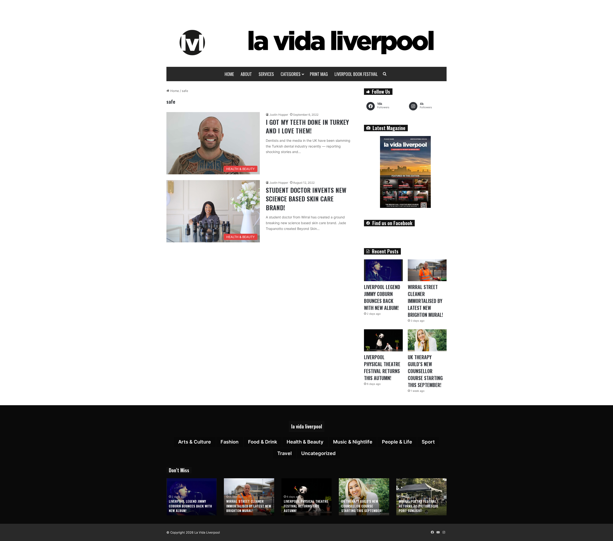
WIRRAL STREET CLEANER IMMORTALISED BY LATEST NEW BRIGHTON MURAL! (425, 300)
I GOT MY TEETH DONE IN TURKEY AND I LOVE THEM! (307, 126)
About (246, 74)
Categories (291, 74)
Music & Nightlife (352, 442)
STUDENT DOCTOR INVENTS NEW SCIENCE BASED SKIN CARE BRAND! (306, 198)
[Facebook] (432, 532)
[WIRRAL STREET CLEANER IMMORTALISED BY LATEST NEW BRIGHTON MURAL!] (427, 270)
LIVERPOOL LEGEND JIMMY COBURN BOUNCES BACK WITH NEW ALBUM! (382, 297)
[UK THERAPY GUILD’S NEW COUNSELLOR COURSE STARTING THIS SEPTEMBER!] (427, 340)
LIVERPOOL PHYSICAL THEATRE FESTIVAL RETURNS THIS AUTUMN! (382, 367)
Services (266, 74)
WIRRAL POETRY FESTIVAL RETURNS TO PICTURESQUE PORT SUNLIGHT (418, 506)
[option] (191, 496)
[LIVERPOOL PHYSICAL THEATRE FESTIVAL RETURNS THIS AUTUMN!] (383, 340)
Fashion (229, 442)
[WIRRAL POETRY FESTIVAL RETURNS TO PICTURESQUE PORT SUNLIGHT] (421, 496)
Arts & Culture (194, 442)
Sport (428, 442)
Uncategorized (318, 453)
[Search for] (384, 74)
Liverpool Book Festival (356, 74)
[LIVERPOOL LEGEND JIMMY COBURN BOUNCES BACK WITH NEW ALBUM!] (383, 270)
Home (229, 74)
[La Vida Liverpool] (307, 42)
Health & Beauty (305, 442)
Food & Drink (262, 442)
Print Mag (319, 74)
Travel (284, 453)
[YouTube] (438, 532)
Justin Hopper (278, 114)
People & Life (397, 442)
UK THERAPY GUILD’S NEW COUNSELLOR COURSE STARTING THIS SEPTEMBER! (425, 370)
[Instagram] (444, 532)
